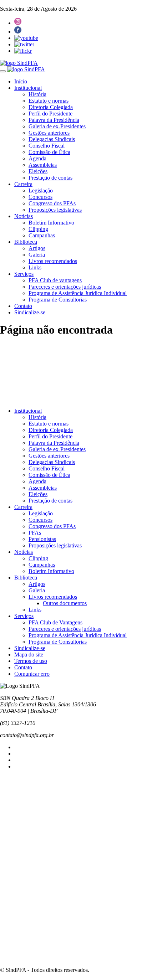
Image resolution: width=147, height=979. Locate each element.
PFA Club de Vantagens (55, 622)
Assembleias (43, 165)
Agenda (37, 158)
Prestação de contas (50, 178)
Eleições (38, 171)
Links (35, 267)
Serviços (24, 274)
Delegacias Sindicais (52, 139)
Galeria (37, 255)
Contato (23, 306)
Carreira (23, 184)
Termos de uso (30, 661)
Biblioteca (25, 242)
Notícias (23, 216)
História (37, 94)
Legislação (41, 190)
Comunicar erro (32, 674)
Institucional (28, 88)
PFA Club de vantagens (55, 280)
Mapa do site (28, 654)
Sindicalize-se (29, 312)
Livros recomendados (53, 261)
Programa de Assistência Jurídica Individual (78, 293)
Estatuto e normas (49, 101)
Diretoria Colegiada (51, 107)
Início (20, 81)
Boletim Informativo (51, 223)
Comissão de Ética (49, 152)
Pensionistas (42, 539)
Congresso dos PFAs (52, 203)
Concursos (40, 197)
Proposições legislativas (55, 210)
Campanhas (42, 235)
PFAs (35, 533)
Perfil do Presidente (50, 113)
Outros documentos (65, 603)
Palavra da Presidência (54, 120)
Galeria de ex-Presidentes (57, 126)
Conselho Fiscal (47, 146)
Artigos (37, 248)
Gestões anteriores (49, 133)
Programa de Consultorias (58, 300)
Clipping (38, 229)
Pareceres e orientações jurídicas (65, 287)
